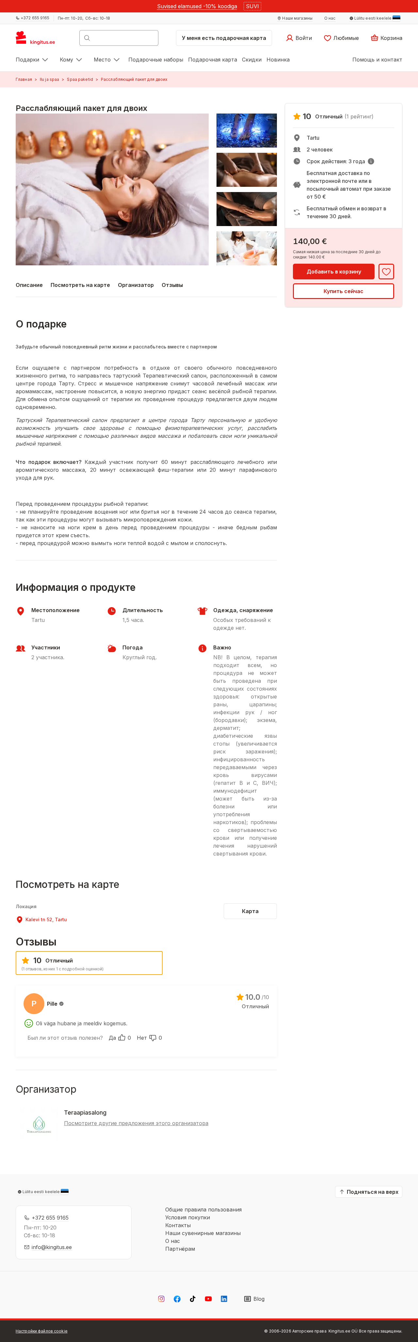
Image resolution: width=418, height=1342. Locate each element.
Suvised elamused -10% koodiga (197, 6)
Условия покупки (187, 1217)
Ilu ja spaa (49, 79)
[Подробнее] (371, 161)
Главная (24, 79)
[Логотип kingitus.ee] (39, 40)
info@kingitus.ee (52, 1247)
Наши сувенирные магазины (203, 1233)
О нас (172, 1241)
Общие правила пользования (203, 1209)
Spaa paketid (80, 79)
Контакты (178, 1225)
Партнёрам (180, 1248)
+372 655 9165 (50, 1217)
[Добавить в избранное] (386, 271)
